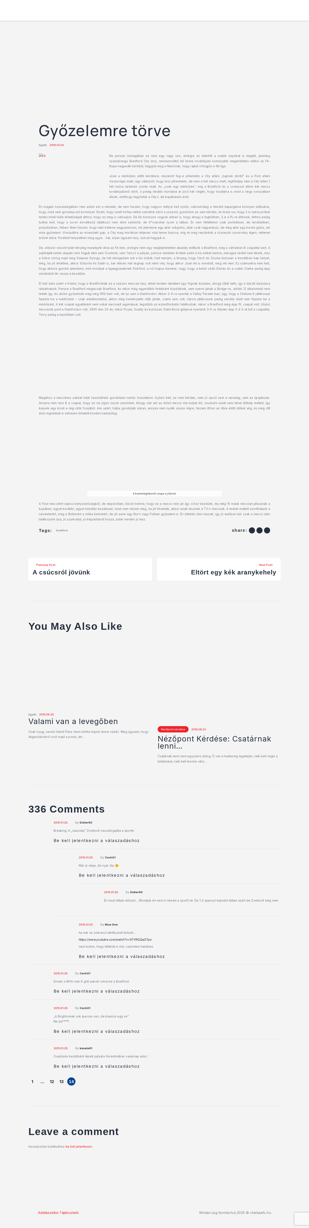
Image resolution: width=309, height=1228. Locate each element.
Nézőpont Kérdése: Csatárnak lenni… (214, 742)
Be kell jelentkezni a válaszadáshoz (97, 840)
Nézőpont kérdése (173, 729)
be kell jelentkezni (79, 1146)
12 (52, 1081)
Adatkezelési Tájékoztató (58, 1213)
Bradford (62, 530)
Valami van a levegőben (73, 721)
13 (61, 1081)
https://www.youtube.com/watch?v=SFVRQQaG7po (115, 939)
